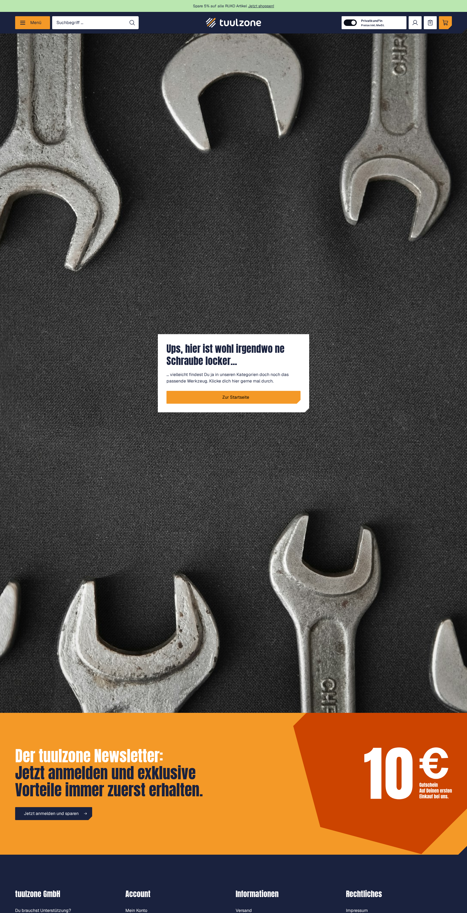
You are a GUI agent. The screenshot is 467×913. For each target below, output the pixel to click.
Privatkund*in (372, 23)
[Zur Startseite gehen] (233, 23)
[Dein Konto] (415, 22)
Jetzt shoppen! (261, 6)
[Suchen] (132, 22)
